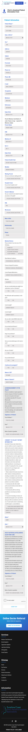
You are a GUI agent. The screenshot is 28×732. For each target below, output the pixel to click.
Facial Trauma (4, 652)
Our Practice (4, 667)
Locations (3, 677)
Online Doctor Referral (6, 675)
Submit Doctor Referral (14, 625)
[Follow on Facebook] (12, 721)
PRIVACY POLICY (10, 729)
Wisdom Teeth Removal (6, 639)
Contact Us (19, 3)
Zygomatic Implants (5, 644)
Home (2, 664)
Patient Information (5, 672)
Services (3, 670)
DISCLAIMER (18, 729)
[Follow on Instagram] (15, 721)
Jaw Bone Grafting (5, 647)
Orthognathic (4, 650)
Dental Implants (4, 642)
